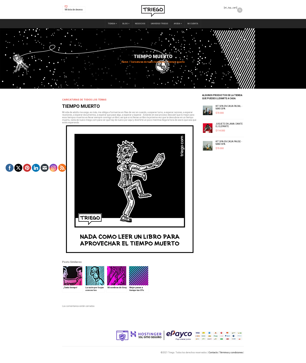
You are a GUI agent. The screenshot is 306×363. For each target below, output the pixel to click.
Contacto (213, 352)
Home (124, 62)
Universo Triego (159, 23)
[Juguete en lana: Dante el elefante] (207, 128)
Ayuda (177, 23)
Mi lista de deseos (74, 9)
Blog (125, 23)
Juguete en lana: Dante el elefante (229, 125)
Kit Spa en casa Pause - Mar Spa (229, 142)
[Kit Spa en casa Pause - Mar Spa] (207, 145)
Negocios (140, 23)
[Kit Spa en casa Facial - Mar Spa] (207, 110)
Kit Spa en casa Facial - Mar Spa (229, 107)
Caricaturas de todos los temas (148, 62)
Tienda (111, 23)
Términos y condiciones (231, 352)
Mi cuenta (192, 23)
